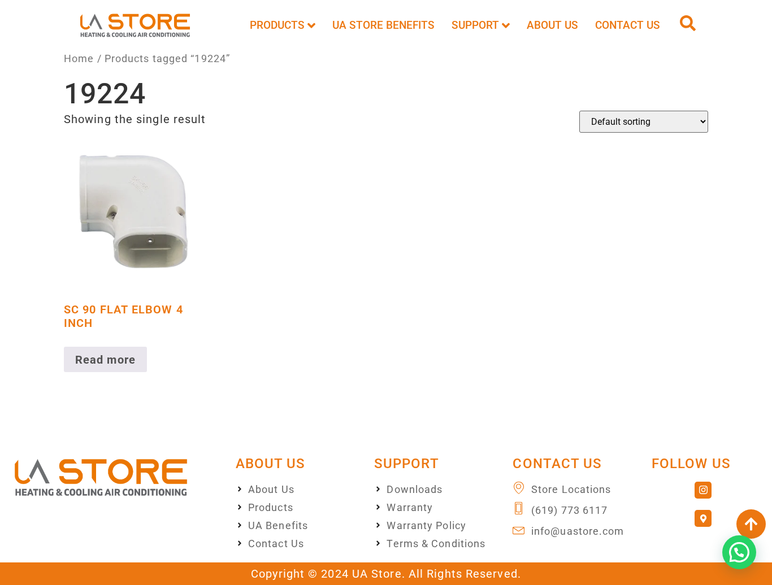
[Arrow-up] (751, 524)
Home (79, 58)
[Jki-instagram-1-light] (703, 490)
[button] (739, 552)
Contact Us (627, 25)
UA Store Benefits (383, 25)
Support (475, 25)
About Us (552, 25)
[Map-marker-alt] (703, 518)
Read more (105, 359)
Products (277, 25)
